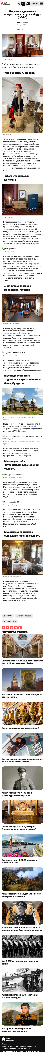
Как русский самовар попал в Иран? (20, 728)
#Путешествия (9, 621)
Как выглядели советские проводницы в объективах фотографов (22, 760)
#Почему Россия (24, 616)
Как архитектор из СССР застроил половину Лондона (20, 996)
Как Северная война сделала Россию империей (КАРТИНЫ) (21, 895)
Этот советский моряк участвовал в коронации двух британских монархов (22, 928)
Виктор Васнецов (20, 333)
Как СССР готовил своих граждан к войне (20, 962)
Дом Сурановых (8, 59)
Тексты (20, 29)
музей (33, 426)
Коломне (22, 222)
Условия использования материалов (16, 1048)
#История (7, 616)
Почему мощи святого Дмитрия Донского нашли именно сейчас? (19, 827)
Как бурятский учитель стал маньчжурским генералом (17, 794)
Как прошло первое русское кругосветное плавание (16, 1029)
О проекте (6, 1044)
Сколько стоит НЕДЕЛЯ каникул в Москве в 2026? (19, 861)
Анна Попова (22, 23)
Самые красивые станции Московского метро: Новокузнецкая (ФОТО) (22, 662)
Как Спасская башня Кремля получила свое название (22, 695)
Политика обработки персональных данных (19, 1046)
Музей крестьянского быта (12, 576)
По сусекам (7, 134)
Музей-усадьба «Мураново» (12, 477)
